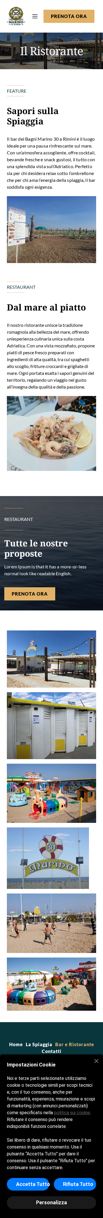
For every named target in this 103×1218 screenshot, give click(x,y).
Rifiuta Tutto (78, 1184)
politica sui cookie (72, 1112)
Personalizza (51, 1202)
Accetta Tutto (32, 1184)
